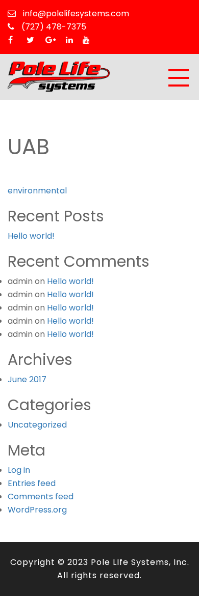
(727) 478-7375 (52, 27)
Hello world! (31, 236)
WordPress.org (37, 510)
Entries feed (32, 483)
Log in (19, 470)
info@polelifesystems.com (75, 13)
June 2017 (27, 379)
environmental (37, 190)
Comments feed (40, 496)
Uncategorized (37, 425)
